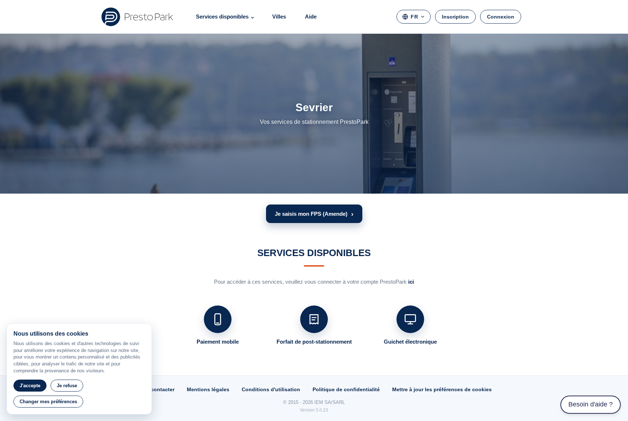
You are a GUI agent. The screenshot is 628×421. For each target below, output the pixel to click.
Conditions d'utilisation (271, 389)
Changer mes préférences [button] (48, 401)
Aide (311, 16)
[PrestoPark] (137, 16)
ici (411, 282)
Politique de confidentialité (346, 389)
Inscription (455, 17)
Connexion (500, 17)
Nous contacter (155, 389)
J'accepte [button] (30, 385)
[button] (314, 214)
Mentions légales (208, 389)
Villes (279, 16)
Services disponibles (222, 16)
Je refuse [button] (67, 385)
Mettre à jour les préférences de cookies (442, 389)
